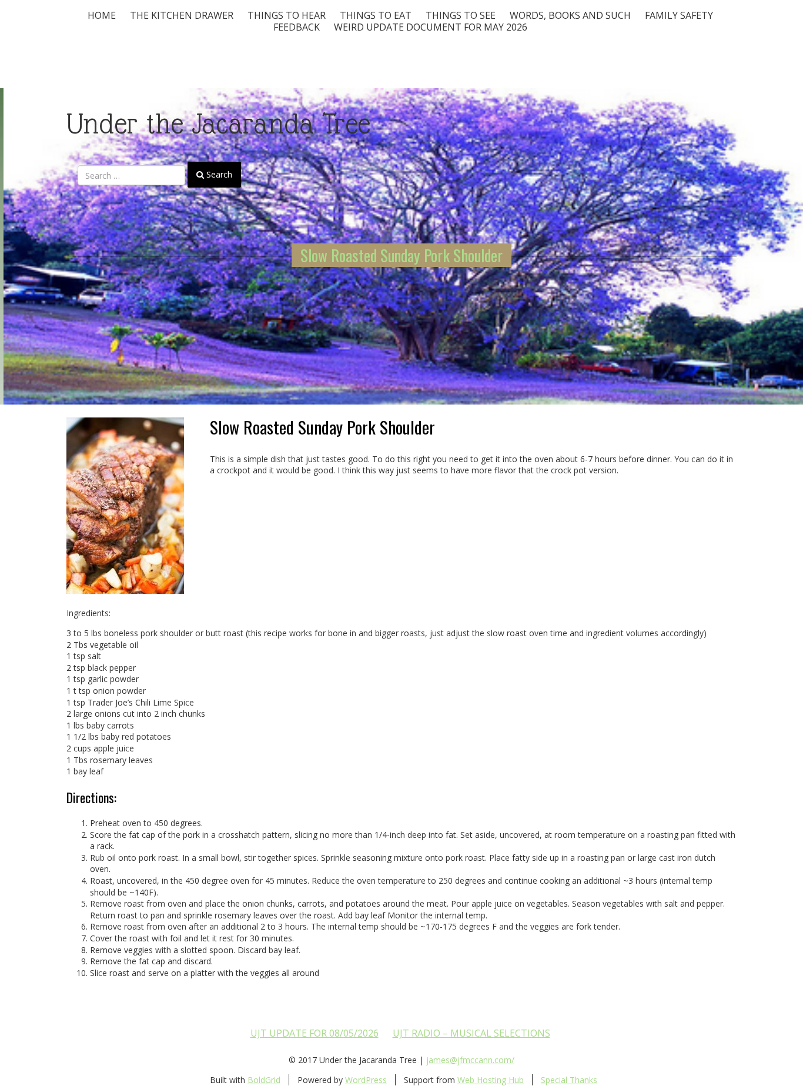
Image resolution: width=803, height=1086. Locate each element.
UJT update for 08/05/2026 (314, 1033)
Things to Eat (375, 15)
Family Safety (679, 15)
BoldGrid (263, 1079)
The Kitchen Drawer (181, 15)
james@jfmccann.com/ (470, 1059)
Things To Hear (286, 15)
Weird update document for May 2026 (430, 27)
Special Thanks (569, 1079)
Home (102, 15)
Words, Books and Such (570, 15)
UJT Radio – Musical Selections (471, 1033)
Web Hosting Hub (490, 1079)
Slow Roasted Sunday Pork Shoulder (401, 255)
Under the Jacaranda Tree (218, 123)
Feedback (296, 27)
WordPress (366, 1079)
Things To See (461, 15)
